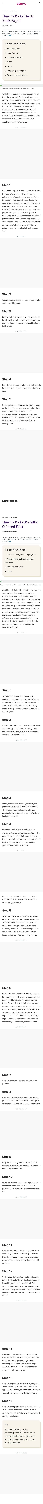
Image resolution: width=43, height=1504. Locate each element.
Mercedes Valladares (10, 531)
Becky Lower (8, 25)
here (9, 35)
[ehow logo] (21, 3)
